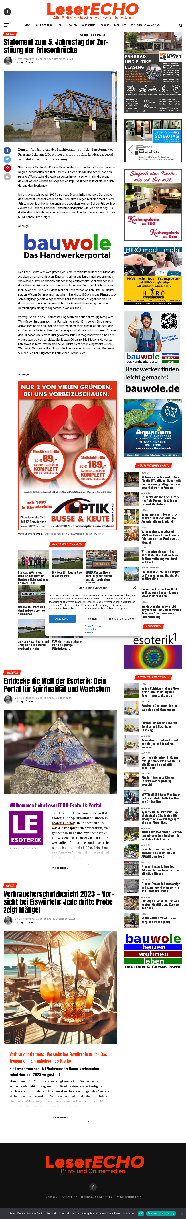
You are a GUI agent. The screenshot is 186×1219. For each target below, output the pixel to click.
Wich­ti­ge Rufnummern (93, 35)
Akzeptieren (62, 618)
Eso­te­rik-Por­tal (63, 823)
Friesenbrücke (55, 534)
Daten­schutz (91, 629)
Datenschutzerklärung (161, 1213)
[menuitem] (67, 362)
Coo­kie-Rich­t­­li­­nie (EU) (128, 1197)
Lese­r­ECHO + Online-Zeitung (96, 1197)
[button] (135, 588)
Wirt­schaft (89, 25)
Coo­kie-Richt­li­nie (93, 626)
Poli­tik (73, 25)
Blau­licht (120, 25)
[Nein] (181, 1213)
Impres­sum (90, 632)
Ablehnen (91, 618)
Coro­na (105, 25)
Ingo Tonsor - (28, 701)
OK (141, 1213)
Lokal (61, 25)
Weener (99, 534)
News (27, 25)
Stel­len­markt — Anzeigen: (146, 25)
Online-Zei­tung (43, 25)
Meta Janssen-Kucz (79, 534)
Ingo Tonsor (27, 62)
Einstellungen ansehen (121, 618)
